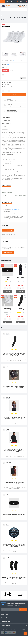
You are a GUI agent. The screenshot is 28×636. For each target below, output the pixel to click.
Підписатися (22, 609)
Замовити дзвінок (22, 6)
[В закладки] (12, 265)
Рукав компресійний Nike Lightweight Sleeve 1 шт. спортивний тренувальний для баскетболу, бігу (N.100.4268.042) (14, 354)
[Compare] (25, 60)
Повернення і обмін (11, 110)
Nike (8, 64)
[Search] (25, 9)
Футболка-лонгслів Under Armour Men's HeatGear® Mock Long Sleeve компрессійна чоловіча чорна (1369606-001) (14, 450)
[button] (11, 1)
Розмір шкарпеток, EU (7, 86)
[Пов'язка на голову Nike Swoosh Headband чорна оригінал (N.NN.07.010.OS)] (7, 270)
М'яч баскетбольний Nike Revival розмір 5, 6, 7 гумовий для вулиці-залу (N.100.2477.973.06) (14, 387)
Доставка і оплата (6, 123)
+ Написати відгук (7, 230)
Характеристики (6, 120)
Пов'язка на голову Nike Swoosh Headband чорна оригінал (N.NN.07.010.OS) (14, 515)
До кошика (14, 95)
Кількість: (4, 89)
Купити (22, 78)
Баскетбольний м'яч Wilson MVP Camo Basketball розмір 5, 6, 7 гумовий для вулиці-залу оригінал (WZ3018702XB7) (14, 545)
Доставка (9, 104)
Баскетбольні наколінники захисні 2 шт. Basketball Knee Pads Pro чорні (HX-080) (14, 578)
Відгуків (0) (4, 126)
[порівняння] (12, 267)
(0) (13, 60)
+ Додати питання (7, 252)
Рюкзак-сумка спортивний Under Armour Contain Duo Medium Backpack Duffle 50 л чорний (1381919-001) (14, 484)
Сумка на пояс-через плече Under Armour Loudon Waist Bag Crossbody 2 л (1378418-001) (14, 418)
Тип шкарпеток (5, 84)
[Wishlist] (21, 60)
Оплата (9, 99)
